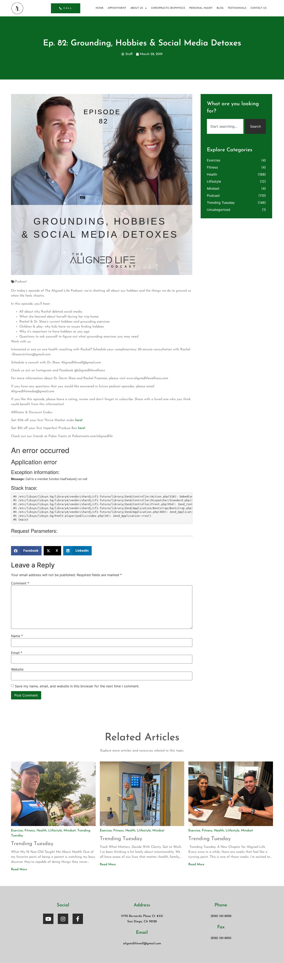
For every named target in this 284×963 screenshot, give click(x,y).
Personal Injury (200, 8)
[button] (26, 550)
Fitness (212, 167)
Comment (20, 583)
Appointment (117, 8)
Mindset (213, 188)
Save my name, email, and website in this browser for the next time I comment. (77, 686)
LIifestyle (214, 181)
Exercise (213, 160)
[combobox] (225, 126)
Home (100, 8)
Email (16, 652)
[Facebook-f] (78, 919)
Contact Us (259, 8)
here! (78, 420)
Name (17, 636)
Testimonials (237, 8)
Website (17, 669)
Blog (220, 8)
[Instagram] (63, 919)
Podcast (21, 281)
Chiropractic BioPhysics (168, 8)
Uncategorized (218, 210)
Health (212, 174)
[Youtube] (48, 919)
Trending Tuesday (221, 202)
